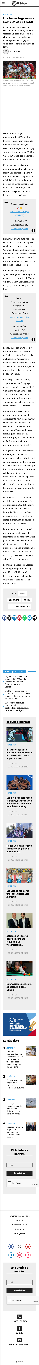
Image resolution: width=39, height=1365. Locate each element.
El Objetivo (15, 51)
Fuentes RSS (19, 1220)
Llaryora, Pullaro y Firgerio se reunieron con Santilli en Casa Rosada (14, 1132)
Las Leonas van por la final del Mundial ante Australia (17, 894)
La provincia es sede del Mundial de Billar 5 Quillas (19, 987)
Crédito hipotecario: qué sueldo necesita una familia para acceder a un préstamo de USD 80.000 (17, 695)
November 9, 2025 (19, 228)
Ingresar (21, 1233)
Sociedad (10, 1100)
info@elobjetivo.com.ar (19, 1344)
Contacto (19, 1229)
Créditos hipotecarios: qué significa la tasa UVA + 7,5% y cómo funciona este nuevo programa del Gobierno (15, 1059)
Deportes (8, 15)
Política (10, 1076)
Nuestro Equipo (19, 1224)
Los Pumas (14, 600)
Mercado (10, 1048)
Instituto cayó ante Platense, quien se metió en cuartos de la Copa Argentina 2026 (19, 754)
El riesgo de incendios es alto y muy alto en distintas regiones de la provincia (15, 1108)
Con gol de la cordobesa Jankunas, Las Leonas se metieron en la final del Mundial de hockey (19, 802)
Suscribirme (19, 1173)
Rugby (27, 600)
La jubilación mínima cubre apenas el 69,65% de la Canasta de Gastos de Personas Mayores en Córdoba (17, 681)
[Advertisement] (19, 108)
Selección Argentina (19, 606)
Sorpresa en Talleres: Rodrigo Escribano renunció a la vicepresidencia (17, 940)
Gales (22, 593)
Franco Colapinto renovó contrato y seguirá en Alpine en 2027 (19, 848)
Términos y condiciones (19, 1216)
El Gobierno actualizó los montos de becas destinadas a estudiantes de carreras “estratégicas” (18, 707)
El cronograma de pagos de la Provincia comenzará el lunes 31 (15, 1085)
